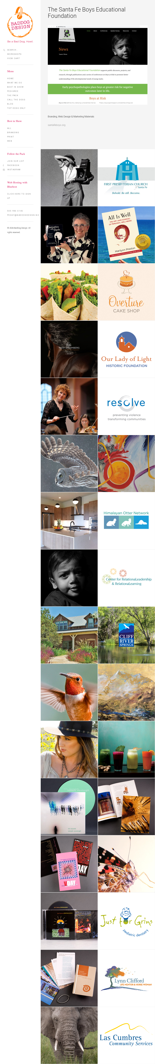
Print (10, 137)
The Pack (12, 95)
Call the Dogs (16, 100)
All (9, 128)
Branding (13, 132)
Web (9, 141)
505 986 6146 (15, 211)
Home (10, 78)
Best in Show (15, 87)
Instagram (14, 170)
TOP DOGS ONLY (16, 108)
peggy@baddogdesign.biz (20, 215)
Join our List (15, 161)
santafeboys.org (56, 125)
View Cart (13, 58)
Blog (10, 104)
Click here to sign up (19, 196)
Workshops (14, 54)
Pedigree (12, 91)
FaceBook (13, 165)
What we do (14, 83)
